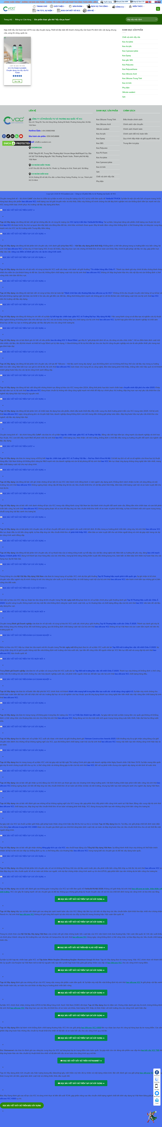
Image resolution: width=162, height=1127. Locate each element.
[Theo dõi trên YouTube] (21, 136)
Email (156, 1103)
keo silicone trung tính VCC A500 (22, 827)
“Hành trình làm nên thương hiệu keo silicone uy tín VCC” (88, 292)
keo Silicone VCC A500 (91, 1027)
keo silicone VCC (29, 201)
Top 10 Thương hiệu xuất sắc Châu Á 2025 (118, 623)
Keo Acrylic (127, 46)
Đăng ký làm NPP (122, 1)
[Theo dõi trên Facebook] (4, 136)
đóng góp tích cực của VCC (53, 847)
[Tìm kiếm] (158, 9)
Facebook (157, 1075)
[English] (149, 2)
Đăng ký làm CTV (138, 1)
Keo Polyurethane (129, 69)
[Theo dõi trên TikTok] (8, 136)
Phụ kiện (126, 87)
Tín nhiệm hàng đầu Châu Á (103, 269)
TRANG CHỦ (42, 6)
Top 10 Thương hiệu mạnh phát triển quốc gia (117, 576)
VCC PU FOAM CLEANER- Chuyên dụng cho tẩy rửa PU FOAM (17, 70)
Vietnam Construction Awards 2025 (100, 738)
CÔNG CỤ (119, 7)
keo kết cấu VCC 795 (150, 1050)
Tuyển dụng (108, 2)
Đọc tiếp (17, 81)
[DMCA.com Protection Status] (16, 143)
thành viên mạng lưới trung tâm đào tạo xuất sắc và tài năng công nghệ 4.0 (101, 691)
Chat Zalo (157, 1082)
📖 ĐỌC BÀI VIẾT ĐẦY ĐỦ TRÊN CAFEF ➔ (17, 210)
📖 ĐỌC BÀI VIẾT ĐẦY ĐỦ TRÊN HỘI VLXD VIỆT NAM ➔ (23, 587)
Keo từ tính (127, 83)
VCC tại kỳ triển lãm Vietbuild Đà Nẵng (86, 222)
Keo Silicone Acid (129, 73)
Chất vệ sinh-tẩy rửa (131, 37)
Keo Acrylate (127, 41)
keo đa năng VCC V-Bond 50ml (64, 340)
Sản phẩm (77, 6)
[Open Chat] (152, 1117)
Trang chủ (8, 19)
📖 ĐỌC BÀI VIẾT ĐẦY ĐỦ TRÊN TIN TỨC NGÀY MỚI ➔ (22, 611)
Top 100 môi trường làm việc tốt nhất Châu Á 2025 (97, 670)
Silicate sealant (128, 92)
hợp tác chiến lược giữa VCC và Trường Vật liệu (81, 434)
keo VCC (7, 225)
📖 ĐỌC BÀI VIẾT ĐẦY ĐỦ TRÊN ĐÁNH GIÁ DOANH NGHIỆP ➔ (25, 635)
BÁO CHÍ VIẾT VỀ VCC (70, 11)
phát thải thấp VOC (79, 532)
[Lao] (159, 2)
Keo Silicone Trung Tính (132, 78)
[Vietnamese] (146, 2)
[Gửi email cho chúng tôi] (12, 136)
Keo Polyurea (127, 64)
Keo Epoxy (126, 55)
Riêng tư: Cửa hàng (23, 19)
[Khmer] (156, 2)
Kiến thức (138, 6)
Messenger (157, 1096)
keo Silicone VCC (114, 962)
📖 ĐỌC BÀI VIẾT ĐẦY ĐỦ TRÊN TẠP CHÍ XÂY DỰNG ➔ (23, 233)
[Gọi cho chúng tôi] (17, 136)
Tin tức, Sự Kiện (44, 11)
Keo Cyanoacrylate (130, 50)
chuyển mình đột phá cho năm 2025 (139, 387)
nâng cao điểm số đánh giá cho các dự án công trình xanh (36, 251)
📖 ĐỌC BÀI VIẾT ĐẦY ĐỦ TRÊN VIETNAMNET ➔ (81, 1060)
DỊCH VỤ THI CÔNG (99, 6)
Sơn (123, 96)
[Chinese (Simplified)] (153, 2)
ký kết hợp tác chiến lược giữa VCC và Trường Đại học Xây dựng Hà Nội (80, 316)
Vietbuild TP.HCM (113, 198)
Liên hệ (90, 11)
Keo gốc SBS (127, 60)
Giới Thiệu (59, 6)
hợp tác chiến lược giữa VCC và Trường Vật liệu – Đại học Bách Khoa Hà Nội (78, 458)
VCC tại (84, 714)
